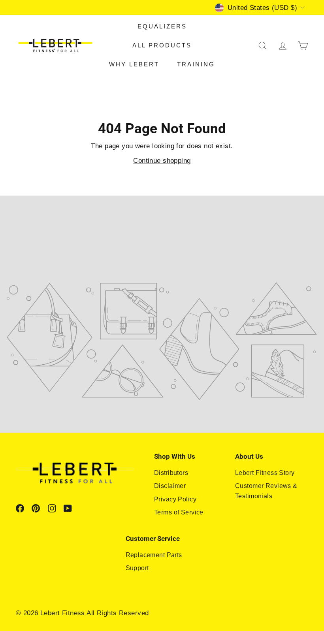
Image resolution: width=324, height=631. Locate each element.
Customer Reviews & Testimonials (266, 490)
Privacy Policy (175, 499)
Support (137, 568)
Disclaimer (170, 485)
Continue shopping (161, 160)
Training (196, 64)
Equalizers (162, 26)
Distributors (171, 472)
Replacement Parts (154, 555)
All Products (162, 45)
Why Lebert (134, 64)
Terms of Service (178, 512)
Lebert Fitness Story (265, 472)
